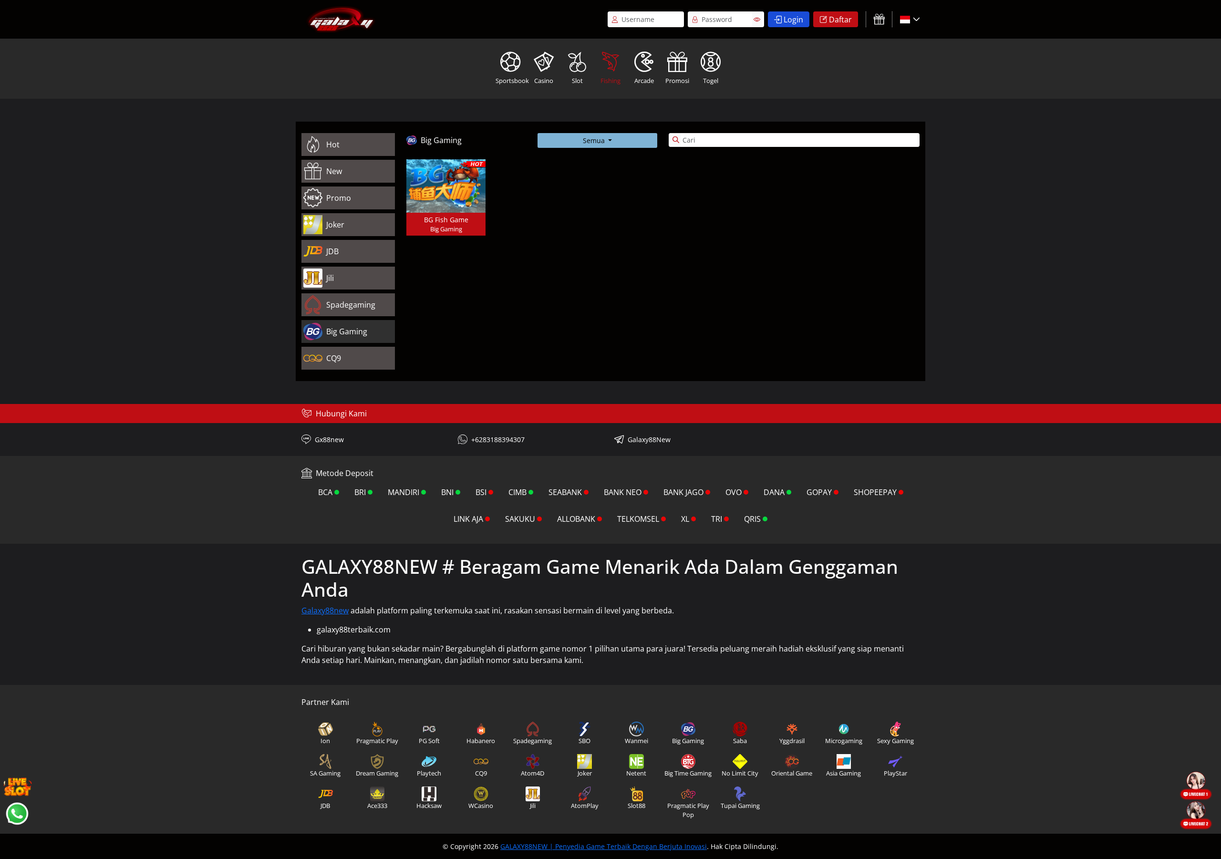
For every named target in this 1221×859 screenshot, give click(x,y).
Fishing (610, 80)
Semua (595, 140)
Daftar (840, 19)
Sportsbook (511, 80)
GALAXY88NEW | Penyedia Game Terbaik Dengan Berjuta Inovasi (603, 846)
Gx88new (329, 439)
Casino (543, 80)
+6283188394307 (498, 439)
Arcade (644, 80)
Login (793, 19)
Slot (577, 80)
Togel (710, 80)
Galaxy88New (649, 439)
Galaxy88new (325, 610)
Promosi (677, 80)
